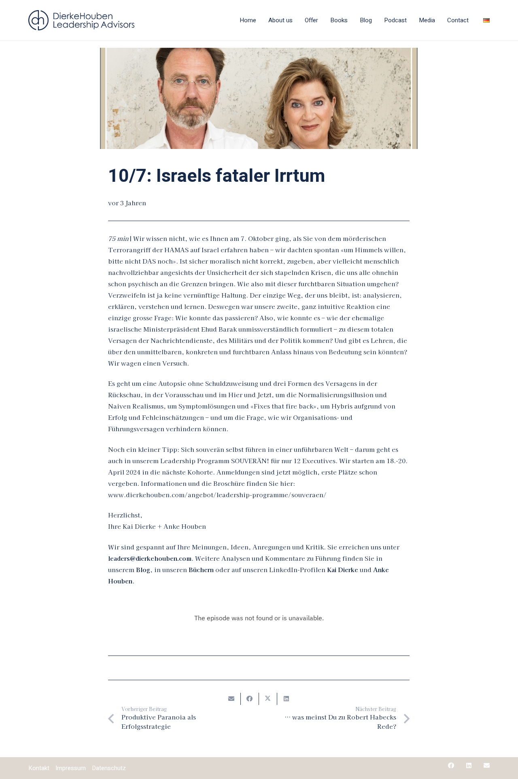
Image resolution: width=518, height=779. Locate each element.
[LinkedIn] (468, 765)
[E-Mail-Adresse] (487, 765)
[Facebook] (451, 765)
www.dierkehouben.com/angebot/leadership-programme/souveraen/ (217, 494)
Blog (143, 569)
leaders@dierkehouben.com (149, 558)
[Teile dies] (250, 699)
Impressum (70, 768)
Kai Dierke (342, 569)
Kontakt (38, 768)
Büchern (201, 569)
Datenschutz (109, 768)
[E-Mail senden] (232, 699)
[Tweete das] (268, 699)
